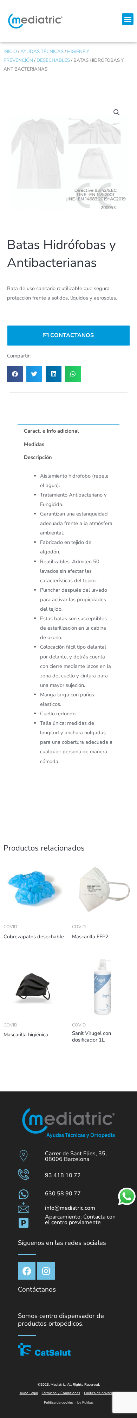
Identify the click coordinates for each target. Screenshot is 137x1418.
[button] (127, 19)
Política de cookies (58, 1402)
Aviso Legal (29, 1393)
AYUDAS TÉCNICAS (42, 51)
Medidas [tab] (34, 444)
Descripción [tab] (38, 457)
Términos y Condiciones (61, 1393)
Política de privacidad (101, 1393)
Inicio (10, 51)
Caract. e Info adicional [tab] (51, 430)
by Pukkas (85, 1402)
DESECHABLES (53, 60)
